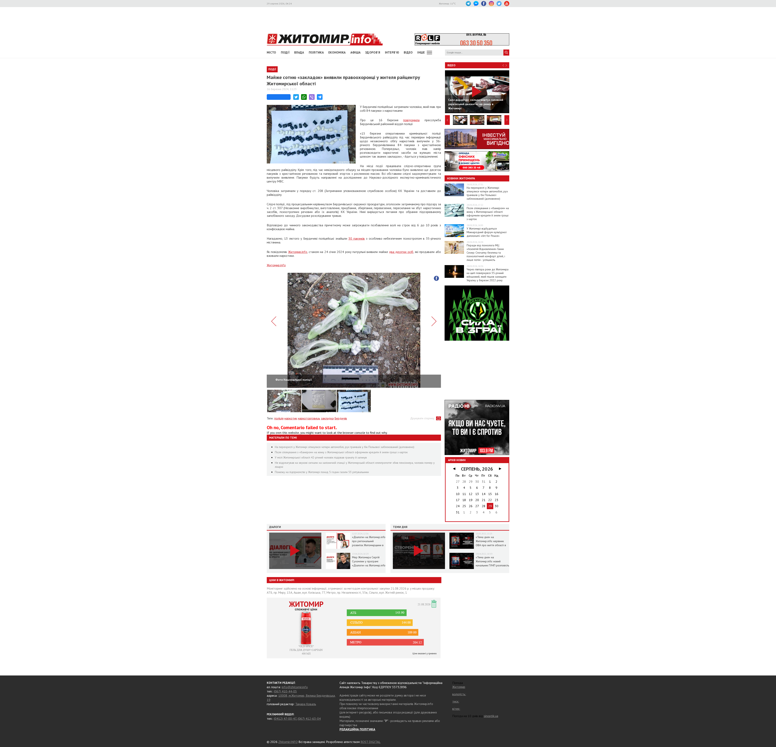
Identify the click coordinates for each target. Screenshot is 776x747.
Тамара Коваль (305, 704)
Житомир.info (297, 252)
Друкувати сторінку (422, 418)
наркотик (290, 418)
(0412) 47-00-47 (285, 718)
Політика (316, 52)
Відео (451, 65)
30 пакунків (356, 238)
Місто (271, 52)
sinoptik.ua (491, 716)
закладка (327, 418)
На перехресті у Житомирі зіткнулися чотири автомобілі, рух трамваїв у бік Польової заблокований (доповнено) (344, 447)
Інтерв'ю (392, 52)
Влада (299, 52)
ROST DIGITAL (371, 742)
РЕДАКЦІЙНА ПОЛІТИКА (357, 729)
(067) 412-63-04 (309, 718)
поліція (279, 418)
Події (285, 52)
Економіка (337, 52)
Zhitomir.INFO (288, 742)
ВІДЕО (408, 52)
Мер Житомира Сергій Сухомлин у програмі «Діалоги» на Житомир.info (368, 561)
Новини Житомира (461, 178)
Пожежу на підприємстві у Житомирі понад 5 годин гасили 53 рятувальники (322, 472)
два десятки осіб (401, 252)
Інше (421, 52)
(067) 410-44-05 (285, 691)
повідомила (411, 120)
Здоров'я (372, 52)
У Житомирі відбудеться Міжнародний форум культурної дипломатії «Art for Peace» (487, 232)
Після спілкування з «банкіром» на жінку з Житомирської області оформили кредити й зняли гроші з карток (341, 452)
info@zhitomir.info (295, 687)
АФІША (355, 52)
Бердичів (340, 418)
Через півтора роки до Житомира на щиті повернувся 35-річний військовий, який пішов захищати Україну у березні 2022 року (487, 275)
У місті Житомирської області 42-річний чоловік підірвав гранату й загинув (321, 457)
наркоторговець (309, 418)
